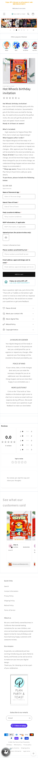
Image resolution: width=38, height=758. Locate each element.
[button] (4, 14)
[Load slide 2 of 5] (16, 30)
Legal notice (26, 751)
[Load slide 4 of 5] (21, 30)
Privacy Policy (8, 596)
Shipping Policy (9, 601)
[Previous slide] (10, 30)
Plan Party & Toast (18, 742)
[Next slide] (27, 30)
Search (6, 586)
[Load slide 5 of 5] (24, 30)
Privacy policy (27, 744)
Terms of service (14, 748)
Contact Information (11, 591)
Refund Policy (9, 605)
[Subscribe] (29, 718)
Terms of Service (9, 610)
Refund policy (18, 744)
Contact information (15, 751)
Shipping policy (25, 748)
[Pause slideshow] (34, 30)
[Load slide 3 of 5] (19, 30)
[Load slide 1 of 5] (14, 30)
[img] (10, 98)
